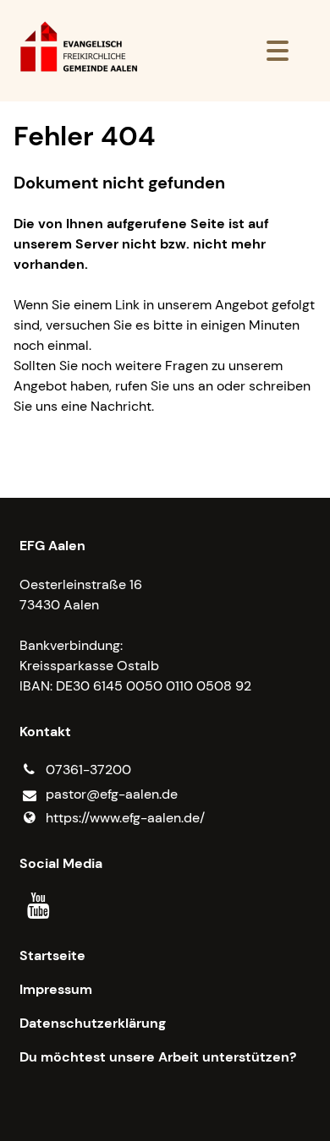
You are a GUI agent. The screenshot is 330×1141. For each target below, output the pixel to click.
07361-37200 (88, 769)
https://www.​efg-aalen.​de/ (125, 818)
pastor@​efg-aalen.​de (112, 794)
